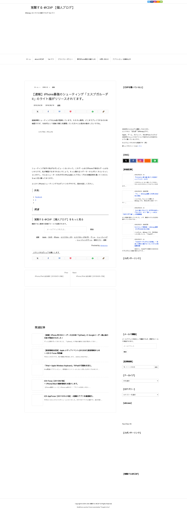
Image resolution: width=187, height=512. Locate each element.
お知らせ (45, 87)
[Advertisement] (93, 71)
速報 (53, 87)
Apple (44, 237)
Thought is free (105, 507)
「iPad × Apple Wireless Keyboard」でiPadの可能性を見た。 (68, 365)
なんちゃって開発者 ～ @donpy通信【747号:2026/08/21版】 (146, 228)
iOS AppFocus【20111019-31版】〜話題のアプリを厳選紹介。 (69, 396)
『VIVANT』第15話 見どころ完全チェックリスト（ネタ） (146, 178)
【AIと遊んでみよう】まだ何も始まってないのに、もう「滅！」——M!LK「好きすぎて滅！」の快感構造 (140, 212)
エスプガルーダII (66, 237)
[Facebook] (151, 2)
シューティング (102, 237)
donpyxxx (104, 245)
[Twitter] (148, 2)
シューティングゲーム (84, 240)
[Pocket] (70, 111)
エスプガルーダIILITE (81, 237)
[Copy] (103, 111)
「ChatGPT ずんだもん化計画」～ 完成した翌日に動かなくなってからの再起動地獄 (146, 244)
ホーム (36, 87)
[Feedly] (161, 2)
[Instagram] (154, 2)
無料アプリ (97, 240)
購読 (92, 229)
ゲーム (93, 237)
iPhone (56, 237)
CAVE (50, 237)
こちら (139, 146)
